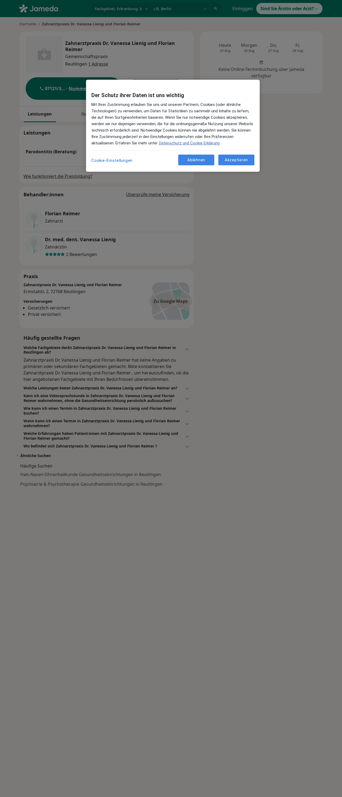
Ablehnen (196, 160)
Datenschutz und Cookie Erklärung (189, 143)
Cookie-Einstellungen (112, 160)
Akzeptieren (236, 160)
